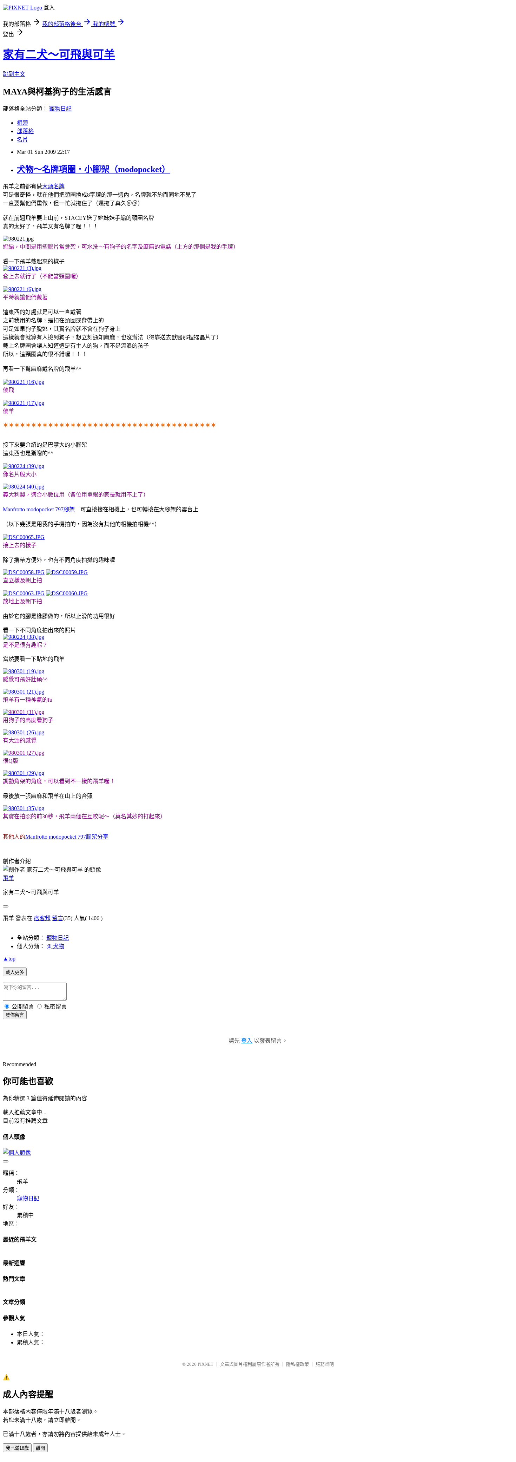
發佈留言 (15, 1015)
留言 (57, 918)
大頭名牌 (53, 186)
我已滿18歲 (17, 1448)
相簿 (22, 123)
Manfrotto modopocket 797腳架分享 (66, 837)
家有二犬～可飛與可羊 (59, 54)
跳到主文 (14, 74)
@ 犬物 (55, 946)
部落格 (25, 131)
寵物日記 (60, 109)
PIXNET (205, 1364)
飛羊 (8, 878)
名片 (22, 140)
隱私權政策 (297, 1364)
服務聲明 (325, 1364)
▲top (9, 959)
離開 (40, 1448)
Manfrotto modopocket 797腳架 (39, 509)
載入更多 (15, 972)
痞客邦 (42, 918)
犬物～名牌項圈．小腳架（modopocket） (93, 169)
